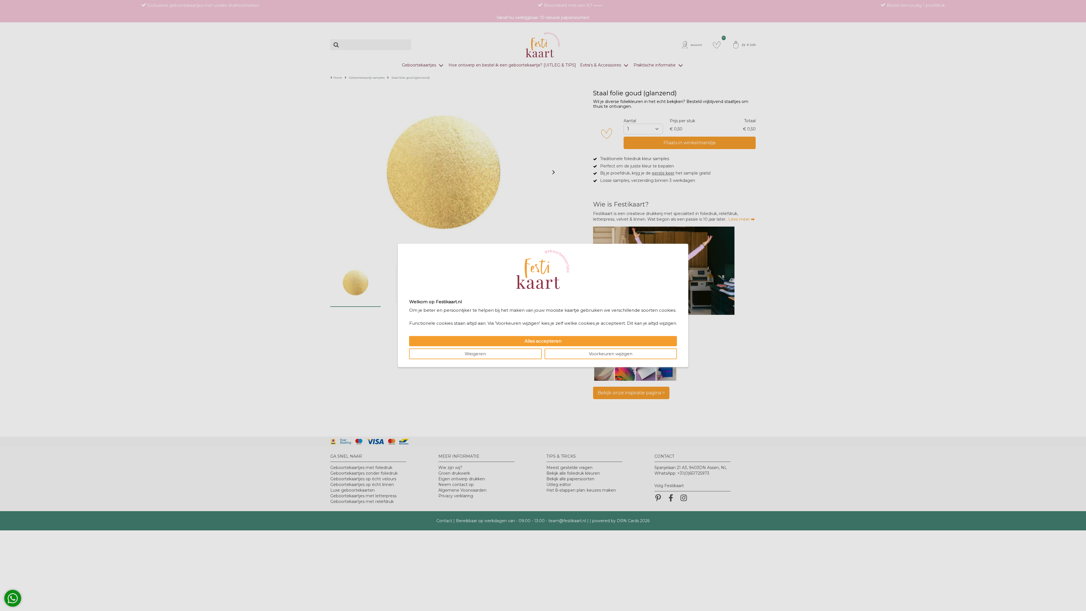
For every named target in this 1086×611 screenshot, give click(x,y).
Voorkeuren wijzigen (610, 353)
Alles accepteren (543, 341)
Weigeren (475, 353)
